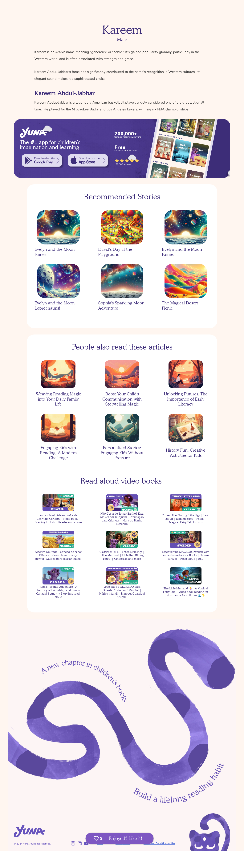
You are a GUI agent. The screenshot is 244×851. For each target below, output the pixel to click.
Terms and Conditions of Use (159, 843)
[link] (42, 160)
